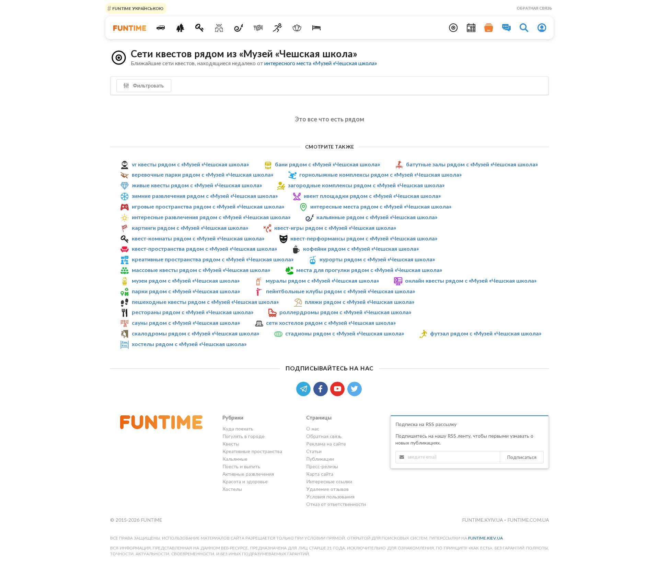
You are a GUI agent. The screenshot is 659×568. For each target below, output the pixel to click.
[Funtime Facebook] (322, 388)
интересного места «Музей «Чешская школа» (320, 63)
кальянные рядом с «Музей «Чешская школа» (376, 217)
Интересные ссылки (329, 481)
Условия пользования (330, 496)
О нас (312, 428)
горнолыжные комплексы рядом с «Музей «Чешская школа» (380, 174)
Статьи (314, 451)
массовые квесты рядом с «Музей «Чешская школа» (201, 270)
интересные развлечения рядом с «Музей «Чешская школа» (211, 217)
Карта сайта (319, 474)
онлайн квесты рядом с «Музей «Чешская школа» (470, 280)
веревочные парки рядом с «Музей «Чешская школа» (202, 174)
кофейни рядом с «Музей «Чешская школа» (361, 248)
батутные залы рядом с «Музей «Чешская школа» (472, 164)
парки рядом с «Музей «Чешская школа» (186, 291)
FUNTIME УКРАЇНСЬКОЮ (137, 8)
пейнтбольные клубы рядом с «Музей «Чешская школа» (340, 291)
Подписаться (521, 457)
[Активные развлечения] (277, 28)
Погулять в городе (243, 436)
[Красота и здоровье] (297, 28)
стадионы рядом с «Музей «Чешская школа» (344, 333)
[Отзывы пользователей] (507, 28)
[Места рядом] (453, 28)
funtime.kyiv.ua (483, 520)
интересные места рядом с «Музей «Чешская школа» (380, 206)
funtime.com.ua (528, 520)
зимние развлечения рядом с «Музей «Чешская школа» (205, 195)
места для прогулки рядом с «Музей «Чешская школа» (369, 270)
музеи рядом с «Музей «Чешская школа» (186, 280)
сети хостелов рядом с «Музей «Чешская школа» (331, 322)
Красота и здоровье (245, 481)
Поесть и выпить (241, 466)
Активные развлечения (248, 474)
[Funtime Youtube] (338, 388)
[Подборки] (489, 28)
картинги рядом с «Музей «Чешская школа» (190, 227)
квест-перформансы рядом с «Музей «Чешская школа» (363, 238)
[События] (471, 28)
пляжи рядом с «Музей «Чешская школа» (359, 301)
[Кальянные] (238, 28)
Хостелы (232, 489)
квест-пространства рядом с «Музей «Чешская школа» (204, 248)
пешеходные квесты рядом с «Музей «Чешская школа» (205, 301)
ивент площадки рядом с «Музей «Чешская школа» (372, 195)
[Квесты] (199, 28)
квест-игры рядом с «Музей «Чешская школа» (335, 227)
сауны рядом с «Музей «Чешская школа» (186, 322)
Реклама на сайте (326, 444)
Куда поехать (237, 428)
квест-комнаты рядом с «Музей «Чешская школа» (198, 238)
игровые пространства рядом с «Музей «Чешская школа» (208, 206)
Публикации (320, 459)
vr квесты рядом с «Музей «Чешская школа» (190, 164)
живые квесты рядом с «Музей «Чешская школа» (197, 185)
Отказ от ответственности (336, 504)
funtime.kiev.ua (485, 538)
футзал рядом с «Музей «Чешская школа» (485, 333)
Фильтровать (147, 85)
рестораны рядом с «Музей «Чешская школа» (192, 312)
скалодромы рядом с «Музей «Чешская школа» (195, 333)
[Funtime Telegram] (304, 388)
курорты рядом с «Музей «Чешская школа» (377, 259)
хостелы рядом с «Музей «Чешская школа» (189, 344)
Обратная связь (534, 8)
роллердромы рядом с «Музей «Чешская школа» (345, 312)
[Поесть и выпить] (258, 28)
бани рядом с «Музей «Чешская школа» (327, 164)
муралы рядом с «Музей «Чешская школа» (322, 280)
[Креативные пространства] (219, 28)
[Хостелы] (316, 28)
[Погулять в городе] (180, 28)
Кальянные (234, 459)
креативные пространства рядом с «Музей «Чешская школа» (212, 259)
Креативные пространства (252, 451)
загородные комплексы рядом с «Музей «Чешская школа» (366, 185)
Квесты (230, 444)
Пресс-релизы (322, 466)
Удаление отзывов (327, 489)
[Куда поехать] (161, 28)
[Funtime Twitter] (355, 388)
